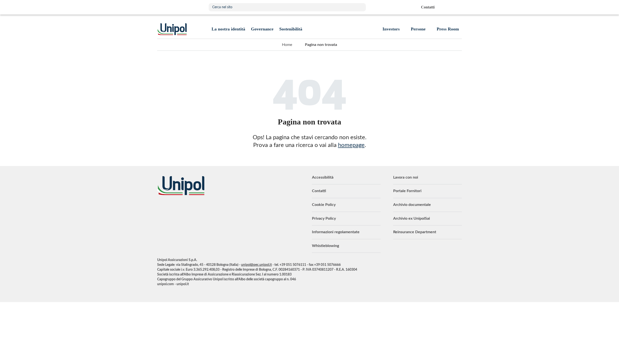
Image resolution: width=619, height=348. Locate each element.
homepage (351, 145)
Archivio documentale (412, 205)
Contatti (319, 191)
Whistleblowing (325, 246)
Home (287, 45)
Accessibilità (322, 177)
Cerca (359, 7)
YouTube (160, 208)
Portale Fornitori (407, 191)
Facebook (197, 208)
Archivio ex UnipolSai (411, 218)
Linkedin (173, 208)
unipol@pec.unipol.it (256, 265)
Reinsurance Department (414, 232)
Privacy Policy (324, 218)
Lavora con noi (405, 177)
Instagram (209, 208)
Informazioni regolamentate (336, 232)
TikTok (221, 208)
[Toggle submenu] (228, 29)
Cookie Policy (324, 205)
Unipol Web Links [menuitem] (458, 7)
